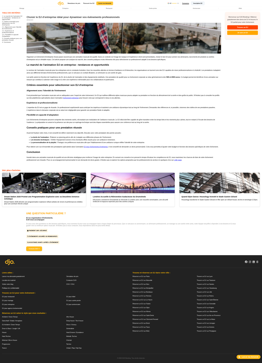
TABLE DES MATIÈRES (11, 13)
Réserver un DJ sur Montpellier (143, 288)
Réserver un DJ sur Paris (141, 276)
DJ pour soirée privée (73, 300)
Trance (4, 348)
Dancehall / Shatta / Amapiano (12, 321)
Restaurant (109, 8)
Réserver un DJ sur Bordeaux (143, 292)
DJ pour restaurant (8, 296)
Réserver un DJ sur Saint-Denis (143, 315)
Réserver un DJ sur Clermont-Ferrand (145, 319)
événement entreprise (71, 98)
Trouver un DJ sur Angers (205, 307)
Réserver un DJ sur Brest (141, 323)
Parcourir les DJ (88, 3)
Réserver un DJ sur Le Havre (142, 300)
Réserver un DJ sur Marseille (142, 280)
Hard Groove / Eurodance (75, 332)
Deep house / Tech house (74, 321)
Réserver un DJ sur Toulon (141, 304)
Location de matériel (8, 280)
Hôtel (240, 8)
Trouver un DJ (242, 27)
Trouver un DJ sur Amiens (205, 327)
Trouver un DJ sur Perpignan (206, 331)
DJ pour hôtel (70, 296)
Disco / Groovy (71, 324)
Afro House (70, 317)
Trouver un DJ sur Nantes (205, 284)
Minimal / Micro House (9, 340)
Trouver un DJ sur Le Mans (206, 319)
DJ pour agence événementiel (12, 308)
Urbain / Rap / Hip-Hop (73, 348)
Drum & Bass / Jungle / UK (11, 328)
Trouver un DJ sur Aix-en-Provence (208, 315)
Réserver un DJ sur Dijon (141, 307)
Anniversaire (196, 8)
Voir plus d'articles (11, 170)
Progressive (6, 344)
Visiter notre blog (7, 284)
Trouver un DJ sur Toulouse (206, 280)
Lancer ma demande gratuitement (13, 276)
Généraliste (70, 328)
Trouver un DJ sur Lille (204, 292)
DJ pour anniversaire (73, 304)
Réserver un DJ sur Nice (141, 284)
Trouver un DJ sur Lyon (204, 276)
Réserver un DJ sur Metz (141, 331)
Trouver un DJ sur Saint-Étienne (207, 300)
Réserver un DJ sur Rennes (142, 296)
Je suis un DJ (242, 33)
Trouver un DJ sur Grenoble (206, 304)
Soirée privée (153, 8)
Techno (68, 344)
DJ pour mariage (7, 300)
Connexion (185, 3)
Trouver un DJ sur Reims (205, 296)
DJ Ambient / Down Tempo (11, 324)
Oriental (69, 340)
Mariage (21, 8)
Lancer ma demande (104, 3)
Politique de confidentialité (10, 288)
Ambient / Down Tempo (10, 317)
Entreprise (65, 8)
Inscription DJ (197, 3)
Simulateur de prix (74, 3)
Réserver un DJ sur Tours (141, 327)
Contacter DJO (33, 249)
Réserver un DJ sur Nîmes (142, 311)
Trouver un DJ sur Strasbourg (207, 288)
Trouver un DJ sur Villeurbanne (207, 311)
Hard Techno (6, 336)
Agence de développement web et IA (131, 361)
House (4, 332)
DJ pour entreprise (8, 304)
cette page (178, 160)
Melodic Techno (71, 336)
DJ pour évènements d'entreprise (96, 147)
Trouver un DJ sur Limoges (206, 323)
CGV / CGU (70, 284)
